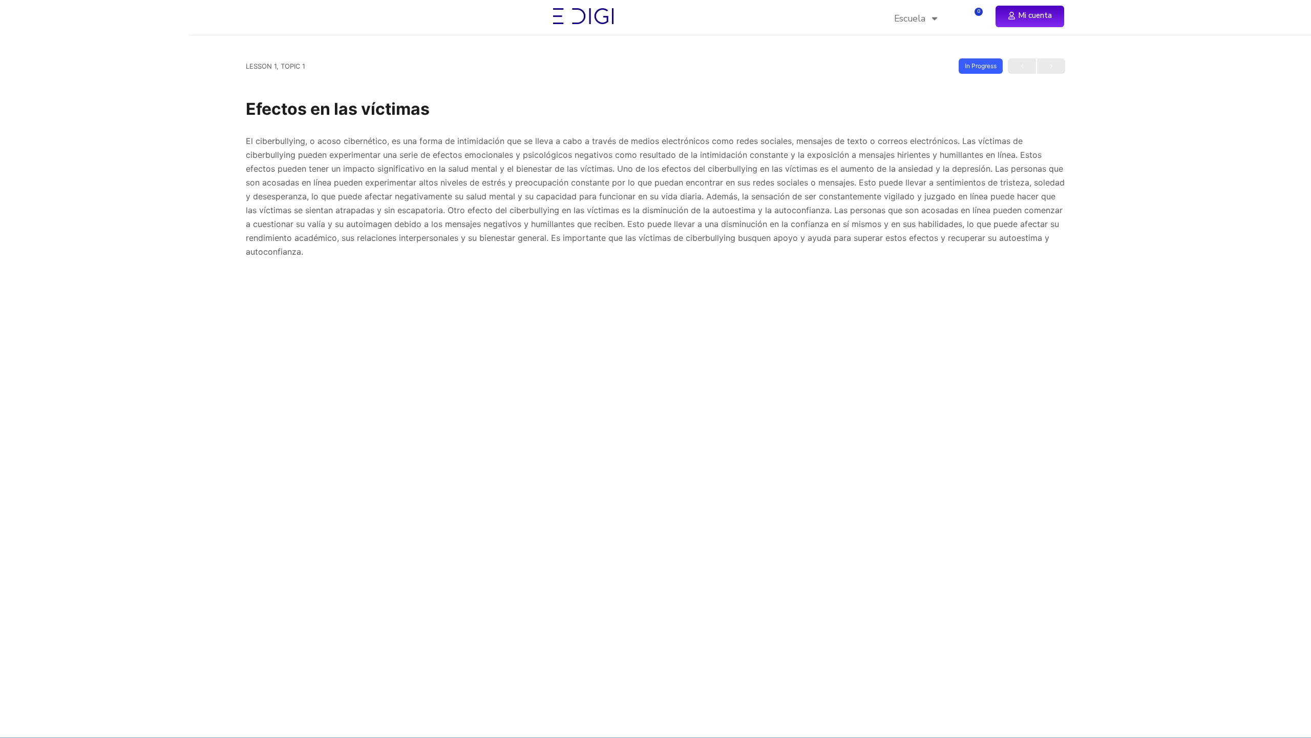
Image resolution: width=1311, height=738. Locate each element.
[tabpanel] (655, 196)
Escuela (909, 18)
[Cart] (975, 16)
